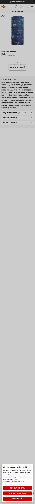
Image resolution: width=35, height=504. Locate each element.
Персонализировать (17, 488)
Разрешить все (17, 499)
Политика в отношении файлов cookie (14, 481)
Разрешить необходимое (17, 493)
